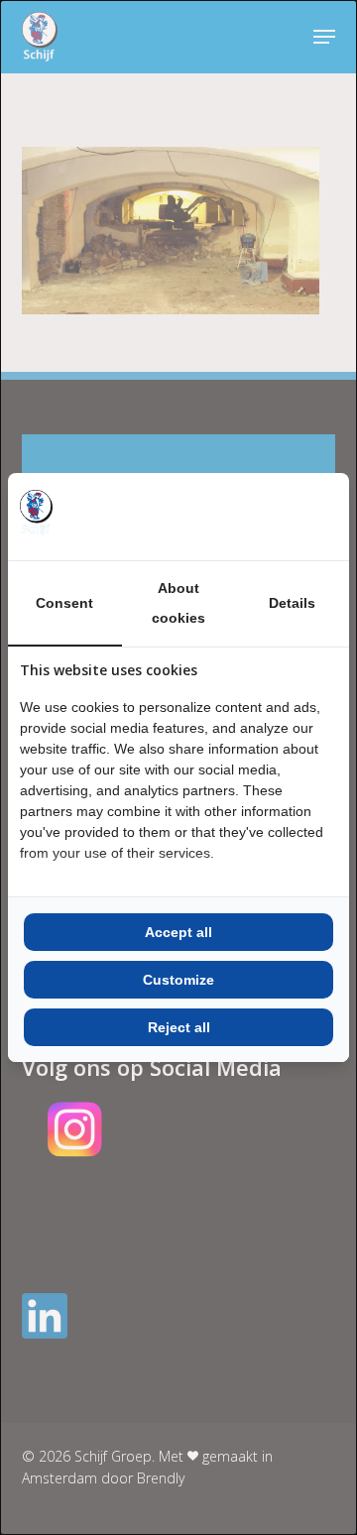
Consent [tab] (64, 603)
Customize (178, 980)
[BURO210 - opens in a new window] (262, 516)
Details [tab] (292, 603)
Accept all (178, 932)
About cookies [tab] (178, 603)
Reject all (179, 1027)
